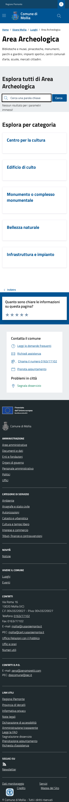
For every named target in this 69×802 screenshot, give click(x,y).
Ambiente (8, 500)
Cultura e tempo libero (15, 524)
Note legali (8, 716)
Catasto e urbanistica (15, 518)
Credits (21, 788)
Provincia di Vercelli (13, 705)
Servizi (43, 783)
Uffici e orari (9, 644)
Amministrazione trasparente (20, 727)
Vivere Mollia (19, 30)
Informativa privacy (14, 711)
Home (5, 30)
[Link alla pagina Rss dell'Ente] (4, 764)
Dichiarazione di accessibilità (19, 722)
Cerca (58, 98)
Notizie (6, 556)
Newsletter (9, 769)
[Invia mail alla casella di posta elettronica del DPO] (26, 670)
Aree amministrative (14, 445)
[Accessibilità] (10, 792)
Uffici (5, 480)
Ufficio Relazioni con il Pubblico (21, 638)
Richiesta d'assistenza (15, 745)
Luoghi (34, 30)
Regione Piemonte (14, 4)
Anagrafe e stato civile (16, 506)
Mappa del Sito (50, 788)
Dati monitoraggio (13, 783)
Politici (6, 474)
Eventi (6, 582)
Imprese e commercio (15, 530)
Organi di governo (13, 462)
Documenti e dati (12, 450)
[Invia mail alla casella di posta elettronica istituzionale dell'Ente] (27, 626)
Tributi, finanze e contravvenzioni (22, 536)
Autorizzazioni (10, 512)
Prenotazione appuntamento (19, 741)
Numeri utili (9, 650)
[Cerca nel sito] (57, 15)
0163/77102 (22, 616)
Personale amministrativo (17, 468)
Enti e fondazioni (12, 456)
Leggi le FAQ (9, 732)
